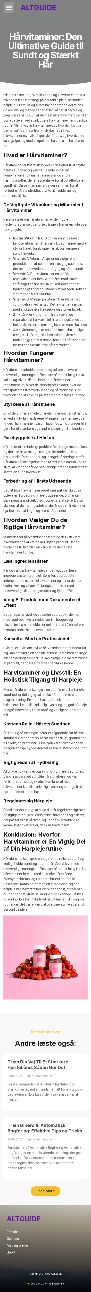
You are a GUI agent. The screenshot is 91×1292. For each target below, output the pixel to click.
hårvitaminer (31, 889)
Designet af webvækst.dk (45, 1274)
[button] (9, 7)
